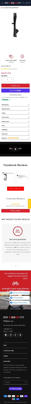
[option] (15, 25)
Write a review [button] (15, 211)
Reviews (5, 138)
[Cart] (29, 3)
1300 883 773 (7, 329)
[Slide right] (19, 266)
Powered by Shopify (22, 402)
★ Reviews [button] (29, 203)
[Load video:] (15, 149)
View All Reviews (15, 188)
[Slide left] (12, 266)
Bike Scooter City (12, 402)
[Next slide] (26, 176)
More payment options (15, 94)
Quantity (4, 76)
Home (2, 7)
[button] (2, 3)
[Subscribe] (25, 382)
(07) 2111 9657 (8, 331)
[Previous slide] (4, 176)
